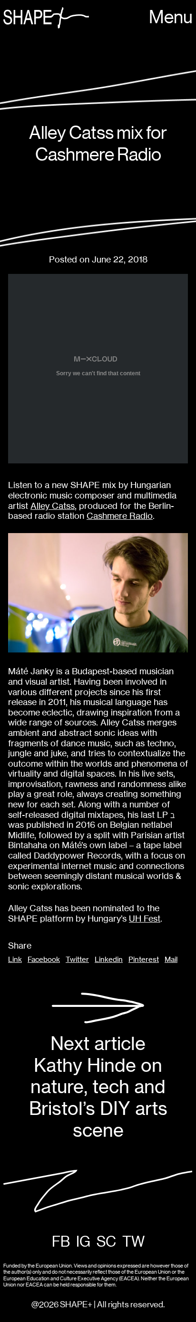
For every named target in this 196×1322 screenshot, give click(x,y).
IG (83, 1242)
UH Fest (144, 918)
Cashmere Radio (120, 515)
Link (15, 959)
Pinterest (143, 959)
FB (61, 1242)
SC (106, 1242)
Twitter (77, 959)
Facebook (44, 959)
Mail (171, 959)
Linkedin (109, 959)
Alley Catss (52, 505)
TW (133, 1242)
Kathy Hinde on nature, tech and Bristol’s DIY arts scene (98, 1086)
